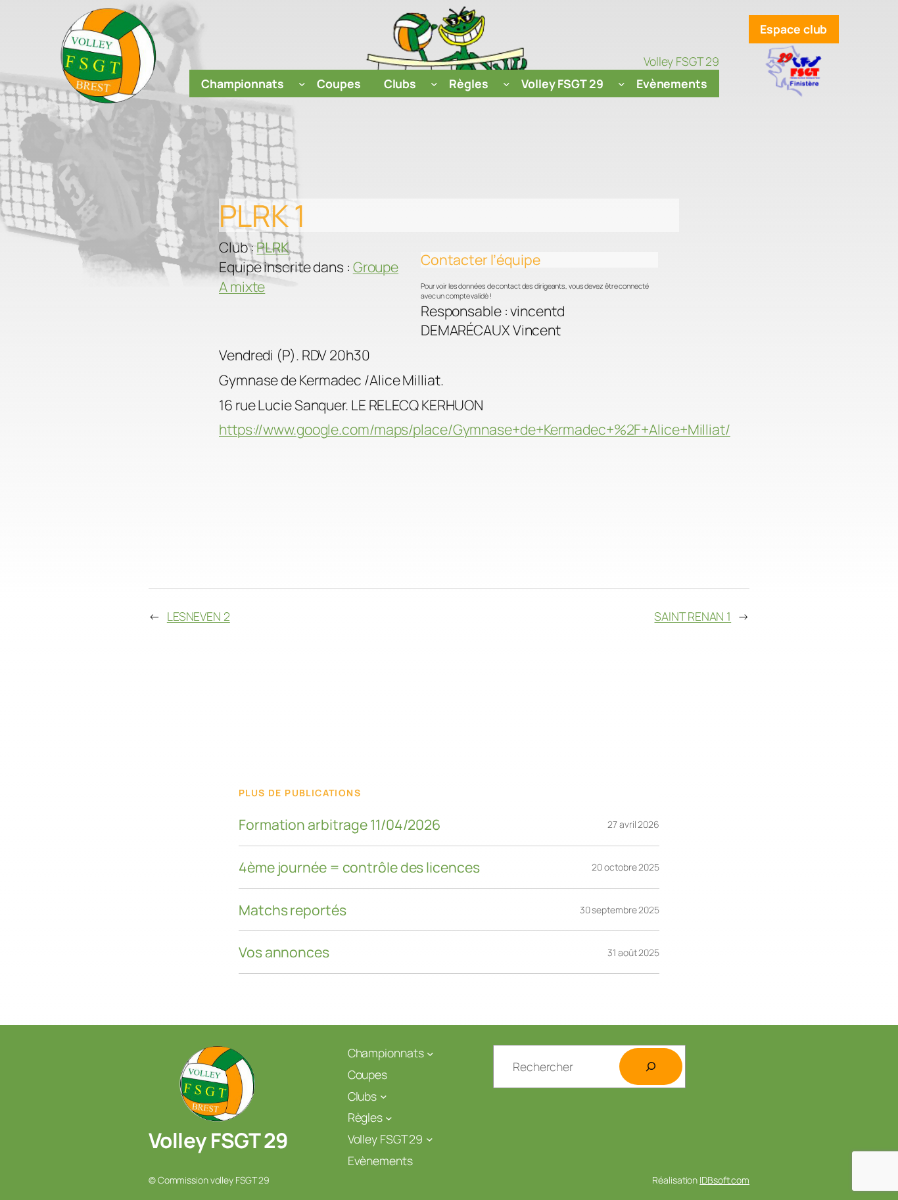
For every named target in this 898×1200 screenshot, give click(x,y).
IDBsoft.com (724, 1180)
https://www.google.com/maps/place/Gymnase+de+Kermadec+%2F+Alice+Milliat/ (474, 429)
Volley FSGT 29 (218, 1140)
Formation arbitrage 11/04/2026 (339, 824)
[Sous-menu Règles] (506, 83)
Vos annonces (284, 952)
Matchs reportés (292, 910)
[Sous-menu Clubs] (434, 83)
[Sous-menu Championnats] (302, 83)
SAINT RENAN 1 (692, 616)
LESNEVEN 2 (198, 616)
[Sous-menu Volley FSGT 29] (621, 83)
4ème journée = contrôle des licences (359, 867)
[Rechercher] (650, 1066)
